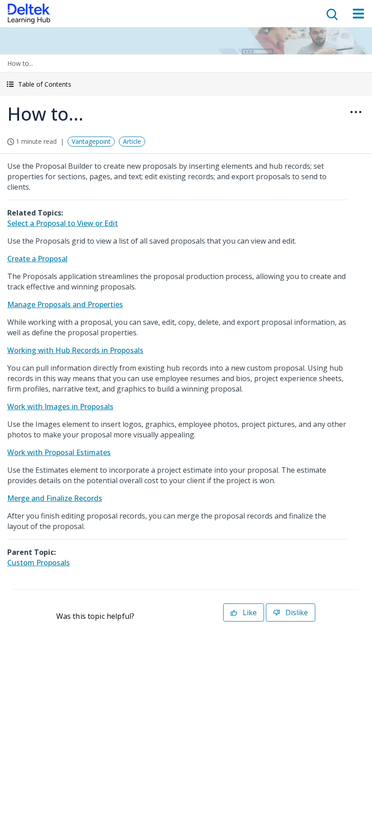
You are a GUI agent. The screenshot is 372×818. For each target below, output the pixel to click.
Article (132, 141)
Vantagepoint (91, 141)
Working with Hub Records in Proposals (75, 350)
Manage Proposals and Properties (65, 304)
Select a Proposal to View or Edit (62, 223)
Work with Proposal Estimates (59, 452)
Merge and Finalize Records (54, 498)
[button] (186, 84)
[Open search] (331, 13)
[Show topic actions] (356, 112)
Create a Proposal (37, 259)
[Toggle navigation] (358, 13)
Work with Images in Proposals (60, 406)
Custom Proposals (38, 563)
